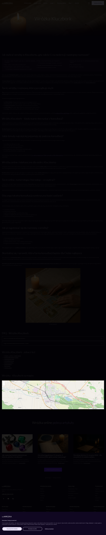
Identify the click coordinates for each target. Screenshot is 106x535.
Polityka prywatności (49, 528)
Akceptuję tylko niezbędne (12, 528)
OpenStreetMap (100, 408)
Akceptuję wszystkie (32, 528)
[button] (4, 382)
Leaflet (90, 408)
